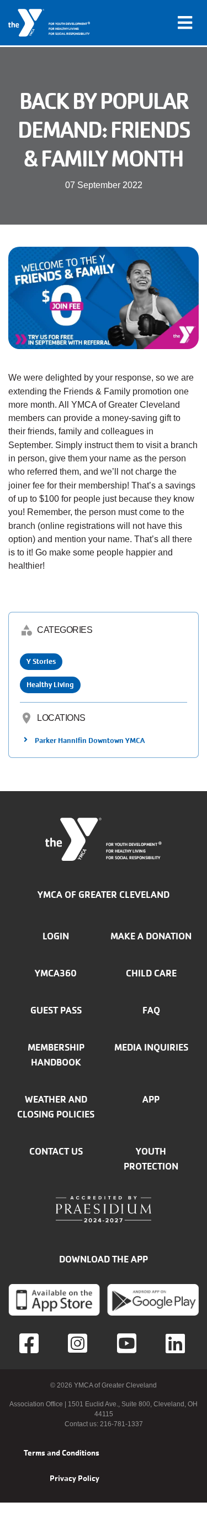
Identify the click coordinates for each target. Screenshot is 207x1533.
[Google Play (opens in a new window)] (153, 1299)
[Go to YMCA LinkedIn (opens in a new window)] (177, 1343)
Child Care (151, 973)
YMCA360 (56, 973)
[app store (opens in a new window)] (54, 1299)
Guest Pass (56, 1010)
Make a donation (151, 936)
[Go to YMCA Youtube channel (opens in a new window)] (128, 1343)
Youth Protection (151, 1158)
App (151, 1099)
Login (56, 936)
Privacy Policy (74, 1478)
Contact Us (56, 1151)
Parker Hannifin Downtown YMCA (90, 740)
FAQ (151, 1010)
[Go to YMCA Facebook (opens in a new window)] (30, 1343)
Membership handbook (56, 1054)
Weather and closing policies (55, 1106)
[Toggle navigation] (185, 22)
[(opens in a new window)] (79, 1343)
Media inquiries (151, 1047)
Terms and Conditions (61, 1453)
